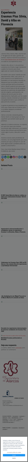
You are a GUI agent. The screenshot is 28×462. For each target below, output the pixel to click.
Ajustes (14, 458)
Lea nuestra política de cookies (14, 452)
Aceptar (14, 455)
